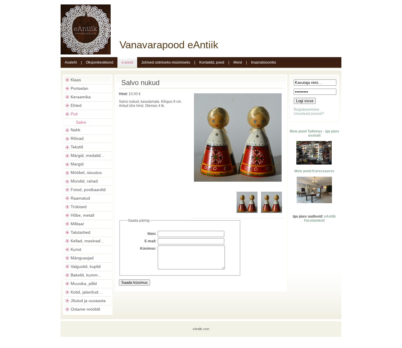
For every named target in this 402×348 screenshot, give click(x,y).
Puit (74, 114)
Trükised (79, 206)
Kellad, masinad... (87, 240)
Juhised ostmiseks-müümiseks (165, 62)
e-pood (127, 62)
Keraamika (81, 97)
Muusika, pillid (84, 283)
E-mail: (150, 241)
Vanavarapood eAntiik (168, 44)
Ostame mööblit (85, 309)
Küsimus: (148, 248)
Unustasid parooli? (309, 114)
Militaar (77, 223)
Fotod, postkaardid (88, 189)
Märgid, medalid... (87, 155)
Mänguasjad (82, 258)
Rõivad (77, 138)
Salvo (81, 122)
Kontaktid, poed (211, 62)
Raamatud (80, 198)
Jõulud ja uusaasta (88, 300)
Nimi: (151, 234)
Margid (77, 164)
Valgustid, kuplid (86, 266)
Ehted (76, 105)
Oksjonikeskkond (99, 62)
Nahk (75, 129)
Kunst (76, 249)
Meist (237, 62)
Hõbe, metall (82, 215)
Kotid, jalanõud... (86, 292)
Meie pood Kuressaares (314, 171)
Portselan (79, 88)
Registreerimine (306, 109)
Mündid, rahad (84, 181)
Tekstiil (77, 147)
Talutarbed (80, 232)
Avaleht (71, 62)
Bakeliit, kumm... (86, 275)
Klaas (76, 79)
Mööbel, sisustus (86, 172)
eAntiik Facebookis (320, 218)
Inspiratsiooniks (263, 62)
